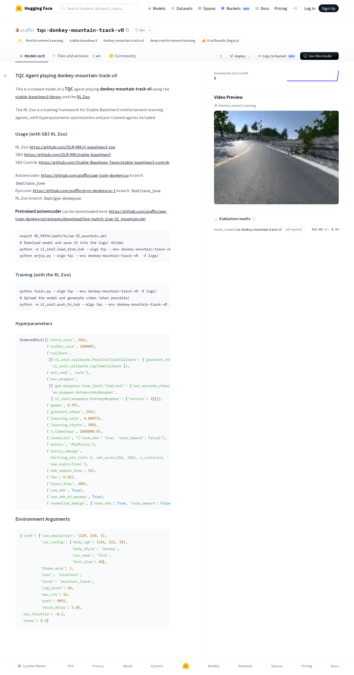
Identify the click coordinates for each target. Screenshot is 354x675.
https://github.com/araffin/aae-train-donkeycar (85, 175)
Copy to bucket (278, 56)
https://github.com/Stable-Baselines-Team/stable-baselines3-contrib (104, 162)
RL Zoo (83, 97)
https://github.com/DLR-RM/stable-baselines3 (67, 154)
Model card (35, 55)
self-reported (293, 229)
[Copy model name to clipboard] (127, 30)
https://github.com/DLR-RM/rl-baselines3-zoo (72, 147)
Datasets (184, 8)
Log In (309, 8)
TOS (70, 666)
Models (159, 8)
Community (125, 55)
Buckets (237, 8)
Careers (157, 666)
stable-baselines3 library (38, 97)
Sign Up (328, 8)
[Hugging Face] (185, 666)
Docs (265, 8)
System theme (34, 666)
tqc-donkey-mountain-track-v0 (80, 30)
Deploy (240, 56)
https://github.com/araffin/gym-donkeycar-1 (74, 190)
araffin (27, 30)
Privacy (98, 666)
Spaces (209, 8)
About (127, 666)
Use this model (320, 56)
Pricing (280, 8)
